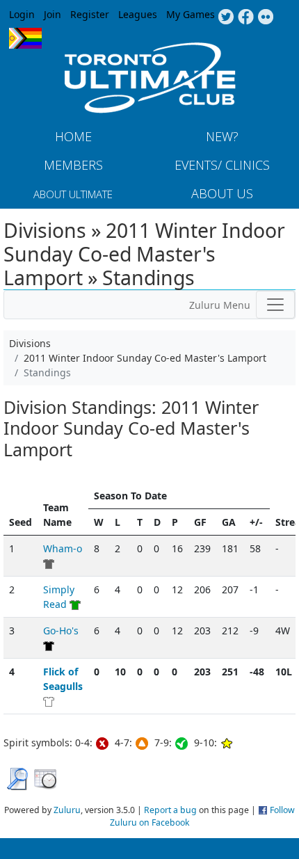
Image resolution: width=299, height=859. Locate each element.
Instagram (266, 17)
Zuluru (67, 810)
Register (89, 14)
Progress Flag (25, 38)
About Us (222, 193)
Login (22, 14)
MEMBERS (73, 164)
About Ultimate (73, 194)
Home (73, 136)
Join (52, 14)
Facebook (245, 17)
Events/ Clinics (222, 164)
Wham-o (62, 548)
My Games (190, 14)
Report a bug (170, 810)
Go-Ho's (61, 630)
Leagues (137, 14)
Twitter (225, 17)
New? (222, 136)
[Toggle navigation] (275, 305)
